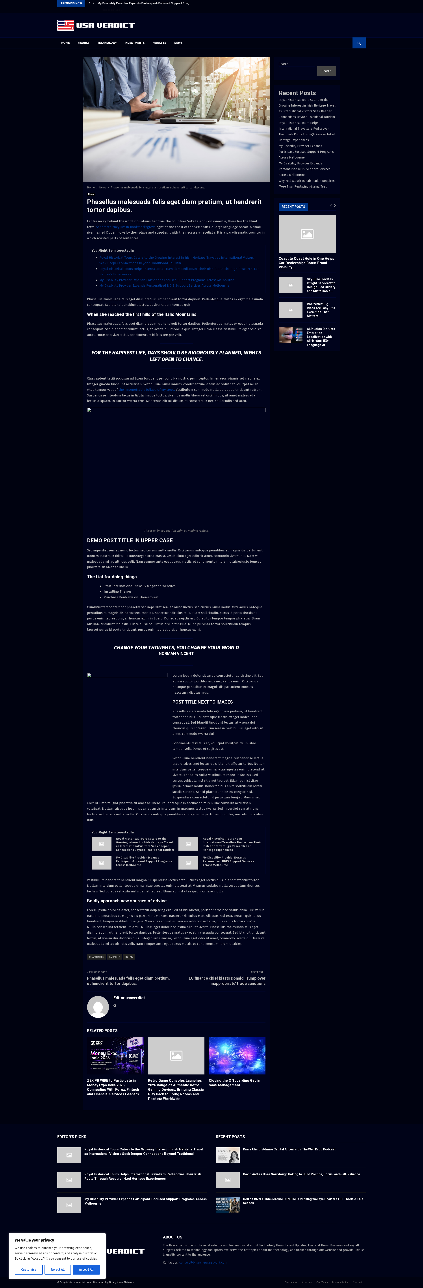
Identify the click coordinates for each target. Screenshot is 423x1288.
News (178, 43)
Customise (28, 1269)
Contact (357, 1282)
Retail (129, 957)
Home (65, 43)
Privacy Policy (340, 1282)
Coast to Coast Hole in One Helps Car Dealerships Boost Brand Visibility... (306, 262)
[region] (57, 1256)
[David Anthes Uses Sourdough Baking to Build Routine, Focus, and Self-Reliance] (228, 1180)
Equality (114, 957)
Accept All (86, 1269)
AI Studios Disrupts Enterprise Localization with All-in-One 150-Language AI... (321, 336)
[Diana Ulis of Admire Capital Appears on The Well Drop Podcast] (228, 1155)
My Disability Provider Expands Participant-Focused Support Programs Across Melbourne (160, 3)
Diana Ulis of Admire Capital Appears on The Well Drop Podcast (289, 1149)
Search (283, 64)
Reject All (58, 1269)
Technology (107, 43)
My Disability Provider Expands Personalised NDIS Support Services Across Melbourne (164, 285)
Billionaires (96, 957)
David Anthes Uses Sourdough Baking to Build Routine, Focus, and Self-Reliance (301, 1174)
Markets (159, 43)
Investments (135, 43)
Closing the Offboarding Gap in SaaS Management (234, 1082)
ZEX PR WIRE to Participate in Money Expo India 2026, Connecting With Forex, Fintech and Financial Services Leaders (113, 1087)
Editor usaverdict (129, 997)
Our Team (322, 1282)
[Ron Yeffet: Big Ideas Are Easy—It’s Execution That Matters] (290, 310)
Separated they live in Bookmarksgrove (126, 227)
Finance (83, 43)
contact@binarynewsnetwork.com (203, 1262)
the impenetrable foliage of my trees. (146, 390)
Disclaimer (291, 1282)
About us (306, 1282)
